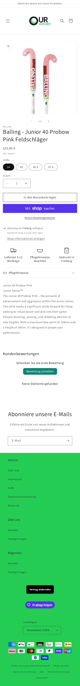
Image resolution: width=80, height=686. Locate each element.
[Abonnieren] (67, 440)
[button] (7, 21)
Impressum (15, 479)
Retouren (14, 505)
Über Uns (13, 470)
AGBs (11, 488)
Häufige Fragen (17, 539)
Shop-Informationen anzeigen (26, 238)
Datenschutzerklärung (22, 496)
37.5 (51, 167)
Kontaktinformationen (59, 671)
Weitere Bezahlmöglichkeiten (40, 217)
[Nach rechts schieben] (48, 121)
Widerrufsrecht (61, 665)
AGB (42, 671)
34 (8, 167)
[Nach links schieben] (31, 121)
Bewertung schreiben (40, 371)
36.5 (35, 167)
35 (21, 167)
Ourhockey (24, 665)
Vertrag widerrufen (40, 589)
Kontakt (13, 530)
